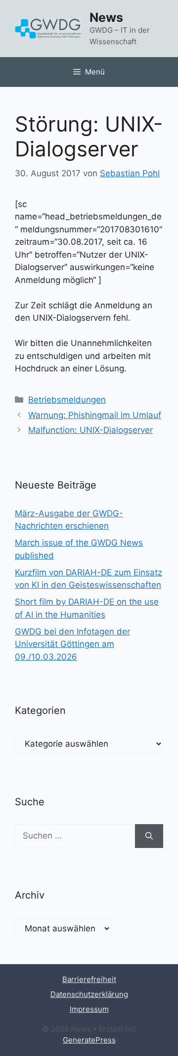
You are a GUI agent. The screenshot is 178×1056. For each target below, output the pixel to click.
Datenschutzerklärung (89, 994)
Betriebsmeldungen (67, 400)
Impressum (89, 1009)
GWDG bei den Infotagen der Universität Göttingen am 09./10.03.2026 (72, 644)
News (106, 17)
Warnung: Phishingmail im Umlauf (94, 415)
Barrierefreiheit (89, 979)
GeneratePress (89, 1040)
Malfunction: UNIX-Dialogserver (90, 430)
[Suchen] (149, 836)
